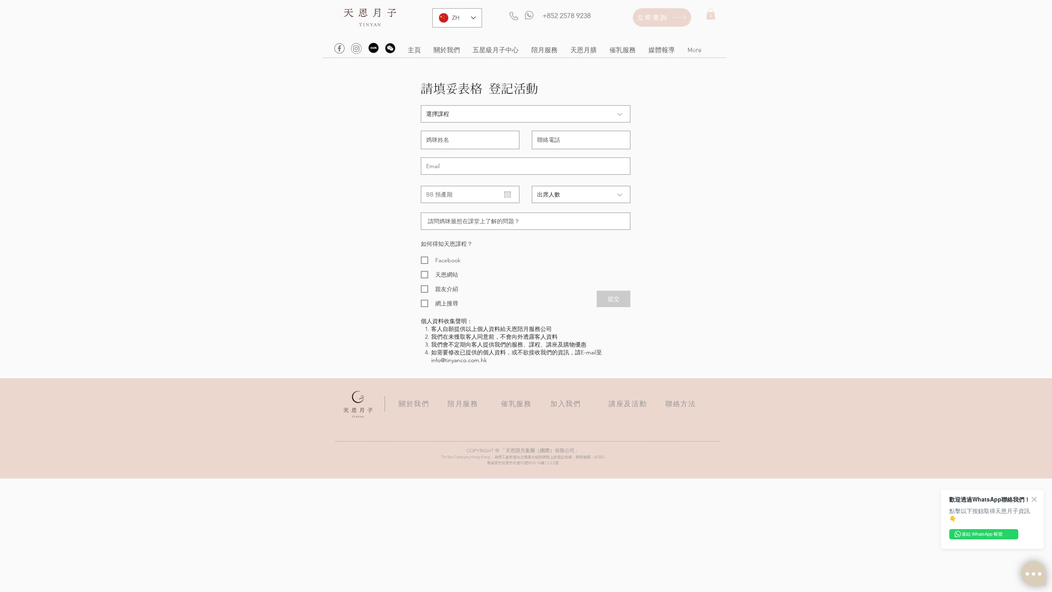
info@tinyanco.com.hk (459, 360)
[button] (710, 13)
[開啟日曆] (507, 194)
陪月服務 (463, 404)
